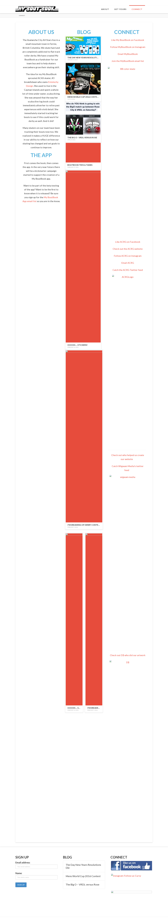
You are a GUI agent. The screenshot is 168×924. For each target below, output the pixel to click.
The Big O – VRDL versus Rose (82, 884)
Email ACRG (127, 262)
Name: (18, 873)
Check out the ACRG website (128, 248)
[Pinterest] (151, 2)
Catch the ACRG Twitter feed (128, 269)
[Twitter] (145, 2)
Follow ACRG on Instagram (127, 255)
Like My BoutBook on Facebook (127, 40)
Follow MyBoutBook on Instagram (127, 47)
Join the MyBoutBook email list (128, 61)
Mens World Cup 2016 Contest (83, 876)
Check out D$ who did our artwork (127, 655)
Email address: (22, 862)
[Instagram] (148, 2)
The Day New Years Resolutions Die (83, 866)
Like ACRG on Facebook (127, 241)
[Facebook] (142, 2)
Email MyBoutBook (128, 54)
